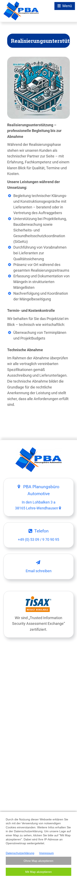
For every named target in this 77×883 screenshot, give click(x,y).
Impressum (46, 853)
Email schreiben (39, 571)
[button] (38, 861)
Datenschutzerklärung (20, 853)
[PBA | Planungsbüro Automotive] (21, 11)
